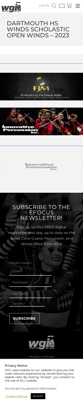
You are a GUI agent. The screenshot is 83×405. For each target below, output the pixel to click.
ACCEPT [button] (38, 396)
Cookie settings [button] (17, 396)
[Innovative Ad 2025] (41, 134)
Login (44, 5)
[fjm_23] (41, 99)
